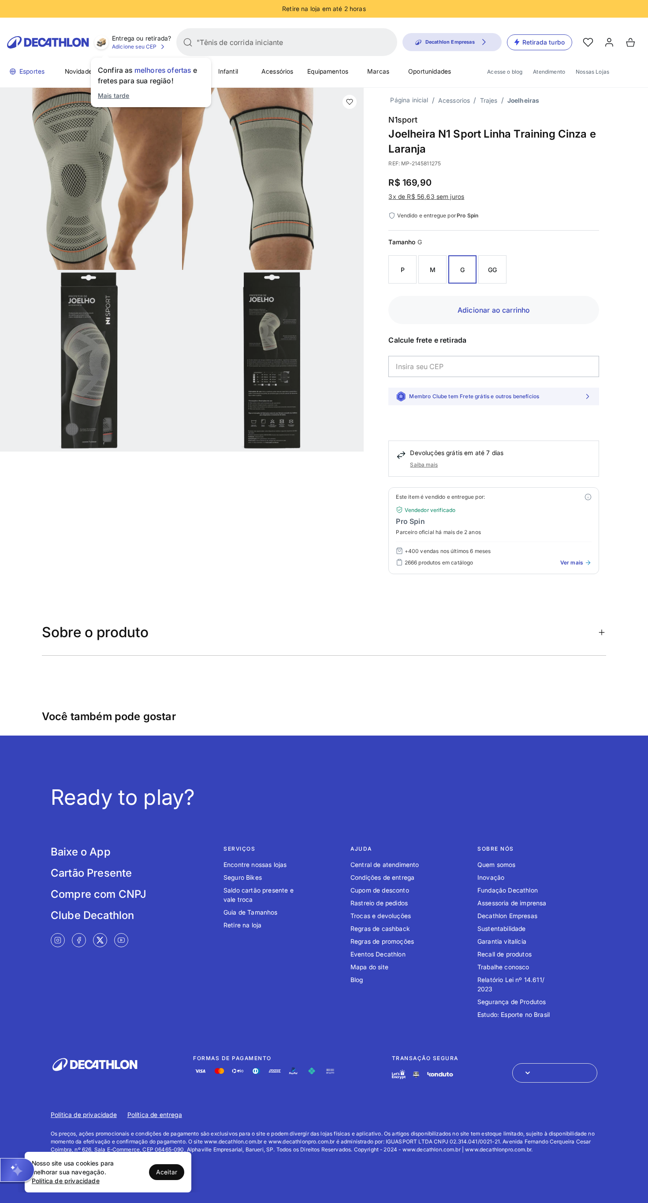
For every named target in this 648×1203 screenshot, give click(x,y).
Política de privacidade (84, 1114)
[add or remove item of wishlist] (350, 102)
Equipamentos (327, 71)
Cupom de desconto (379, 890)
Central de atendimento (384, 864)
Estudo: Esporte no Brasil (513, 1014)
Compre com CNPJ (98, 894)
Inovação (490, 877)
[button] (17, 1170)
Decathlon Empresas (507, 915)
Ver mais (571, 562)
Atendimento (549, 71)
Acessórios (277, 71)
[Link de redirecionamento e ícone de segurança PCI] (416, 1074)
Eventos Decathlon (378, 954)
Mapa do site (369, 967)
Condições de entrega (382, 877)
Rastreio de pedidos (379, 903)
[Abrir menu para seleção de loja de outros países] (554, 1073)
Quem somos (496, 864)
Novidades (80, 71)
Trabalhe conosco (503, 967)
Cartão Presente (91, 873)
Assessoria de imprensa (512, 903)
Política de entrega (154, 1114)
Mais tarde (114, 95)
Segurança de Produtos (511, 1001)
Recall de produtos (504, 954)
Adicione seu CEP (134, 46)
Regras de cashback (380, 928)
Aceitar (166, 1172)
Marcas (378, 71)
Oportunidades (429, 71)
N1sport (402, 119)
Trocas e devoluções (380, 915)
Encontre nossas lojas (255, 864)
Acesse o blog (504, 71)
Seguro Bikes (242, 877)
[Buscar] (187, 42)
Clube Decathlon (92, 915)
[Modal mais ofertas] (588, 497)
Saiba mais (424, 464)
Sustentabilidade (501, 928)
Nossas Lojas (592, 71)
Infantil (228, 71)
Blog (356, 979)
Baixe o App (81, 851)
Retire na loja (242, 925)
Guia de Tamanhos (250, 912)
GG (492, 269)
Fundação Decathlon (507, 890)
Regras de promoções (382, 941)
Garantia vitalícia (501, 941)
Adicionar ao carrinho (494, 310)
